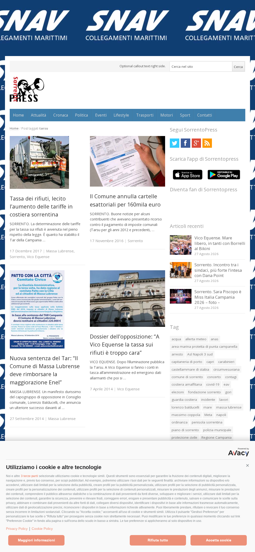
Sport (185, 115)
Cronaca (60, 115)
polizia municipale (217, 430)
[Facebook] (185, 143)
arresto (177, 354)
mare (207, 407)
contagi (231, 377)
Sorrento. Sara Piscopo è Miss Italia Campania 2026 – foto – (217, 297)
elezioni (178, 392)
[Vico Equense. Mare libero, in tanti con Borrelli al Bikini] (180, 253)
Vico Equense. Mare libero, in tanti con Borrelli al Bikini (219, 243)
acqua (176, 339)
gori (228, 392)
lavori (223, 399)
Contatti (204, 115)
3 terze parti (29, 476)
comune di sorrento (187, 377)
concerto (214, 377)
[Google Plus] (196, 143)
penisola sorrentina (207, 422)
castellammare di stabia (190, 369)
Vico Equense (38, 256)
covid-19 (212, 384)
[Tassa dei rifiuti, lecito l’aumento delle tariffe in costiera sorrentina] (39, 187)
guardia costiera (184, 399)
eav (226, 384)
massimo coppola (186, 415)
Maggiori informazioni (36, 540)
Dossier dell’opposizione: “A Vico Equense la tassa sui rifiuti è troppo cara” (124, 344)
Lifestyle (121, 115)
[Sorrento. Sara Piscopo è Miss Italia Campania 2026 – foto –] (180, 302)
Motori (166, 115)
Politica (81, 115)
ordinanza (180, 422)
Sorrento (17, 256)
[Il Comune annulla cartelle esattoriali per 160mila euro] (127, 185)
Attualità (38, 115)
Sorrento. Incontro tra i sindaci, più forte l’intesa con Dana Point (218, 270)
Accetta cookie (218, 540)
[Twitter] (174, 143)
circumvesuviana (226, 369)
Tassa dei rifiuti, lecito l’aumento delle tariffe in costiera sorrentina (41, 206)
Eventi (101, 115)
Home (18, 115)
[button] (247, 465)
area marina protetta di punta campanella (204, 346)
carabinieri (226, 361)
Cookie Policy (42, 529)
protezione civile (184, 437)
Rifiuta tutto (158, 540)
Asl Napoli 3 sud (200, 354)
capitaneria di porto (187, 361)
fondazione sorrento (204, 392)
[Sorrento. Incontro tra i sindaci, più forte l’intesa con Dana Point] (180, 277)
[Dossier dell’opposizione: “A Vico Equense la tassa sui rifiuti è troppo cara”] (127, 325)
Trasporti (144, 115)
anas (214, 339)
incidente (208, 399)
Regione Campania (216, 437)
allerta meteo (195, 339)
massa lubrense (229, 407)
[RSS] (207, 143)
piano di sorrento (185, 430)
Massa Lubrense (60, 250)
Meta (208, 415)
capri (210, 361)
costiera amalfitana (187, 384)
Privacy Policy (17, 529)
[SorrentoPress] (27, 89)
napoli (221, 415)
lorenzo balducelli (185, 407)
